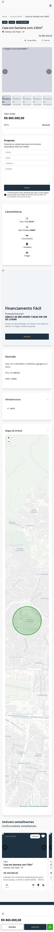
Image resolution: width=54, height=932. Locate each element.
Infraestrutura (12, 399)
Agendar (35, 927)
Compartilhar (32, 40)
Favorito (47, 40)
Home (4, 16)
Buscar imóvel (16, 16)
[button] (5, 71)
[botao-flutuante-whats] (50, 927)
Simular (27, 336)
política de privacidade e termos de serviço (27, 196)
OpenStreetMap (34, 806)
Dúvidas (12, 927)
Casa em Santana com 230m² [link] (37, 16)
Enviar (27, 188)
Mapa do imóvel (13, 430)
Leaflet (23, 806)
